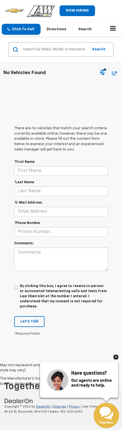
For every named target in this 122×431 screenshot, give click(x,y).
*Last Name (24, 182)
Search (99, 49)
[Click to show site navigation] (113, 29)
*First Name (24, 162)
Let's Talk (29, 321)
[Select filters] (102, 73)
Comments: (23, 243)
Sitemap (59, 406)
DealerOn (43, 406)
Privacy (74, 406)
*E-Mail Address (28, 202)
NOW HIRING (77, 10)
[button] (21, 29)
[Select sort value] (112, 73)
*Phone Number (27, 223)
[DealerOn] (18, 401)
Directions (56, 29)
